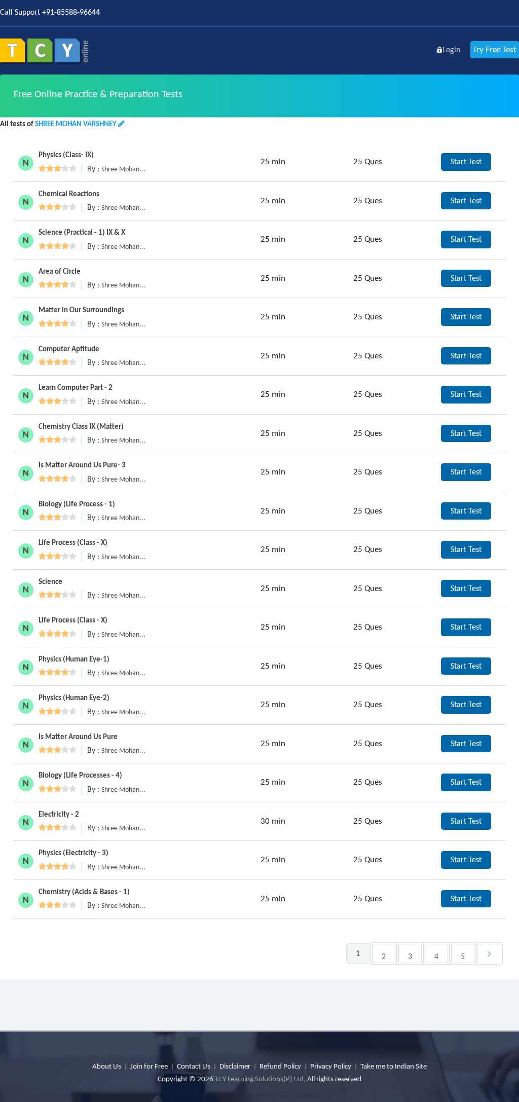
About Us (106, 1066)
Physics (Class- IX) (66, 154)
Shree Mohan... (123, 169)
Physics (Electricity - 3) (73, 852)
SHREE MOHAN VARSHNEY (76, 123)
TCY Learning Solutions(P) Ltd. (260, 1078)
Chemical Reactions (69, 193)
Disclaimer (234, 1066)
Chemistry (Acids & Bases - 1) (84, 891)
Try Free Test (494, 49)
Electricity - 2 (59, 814)
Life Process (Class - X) (73, 542)
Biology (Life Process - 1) (77, 503)
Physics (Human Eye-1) (74, 659)
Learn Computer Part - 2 (76, 387)
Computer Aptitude (69, 348)
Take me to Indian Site (393, 1066)
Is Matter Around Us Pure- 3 (82, 464)
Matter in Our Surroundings (81, 309)
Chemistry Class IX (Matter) (81, 426)
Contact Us (193, 1066)
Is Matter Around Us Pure (78, 736)
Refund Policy (280, 1066)
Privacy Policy (330, 1066)
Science (50, 581)
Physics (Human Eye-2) (74, 697)
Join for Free (149, 1066)
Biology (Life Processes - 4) (80, 775)
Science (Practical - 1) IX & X (82, 232)
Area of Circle (60, 271)
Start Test (466, 161)
